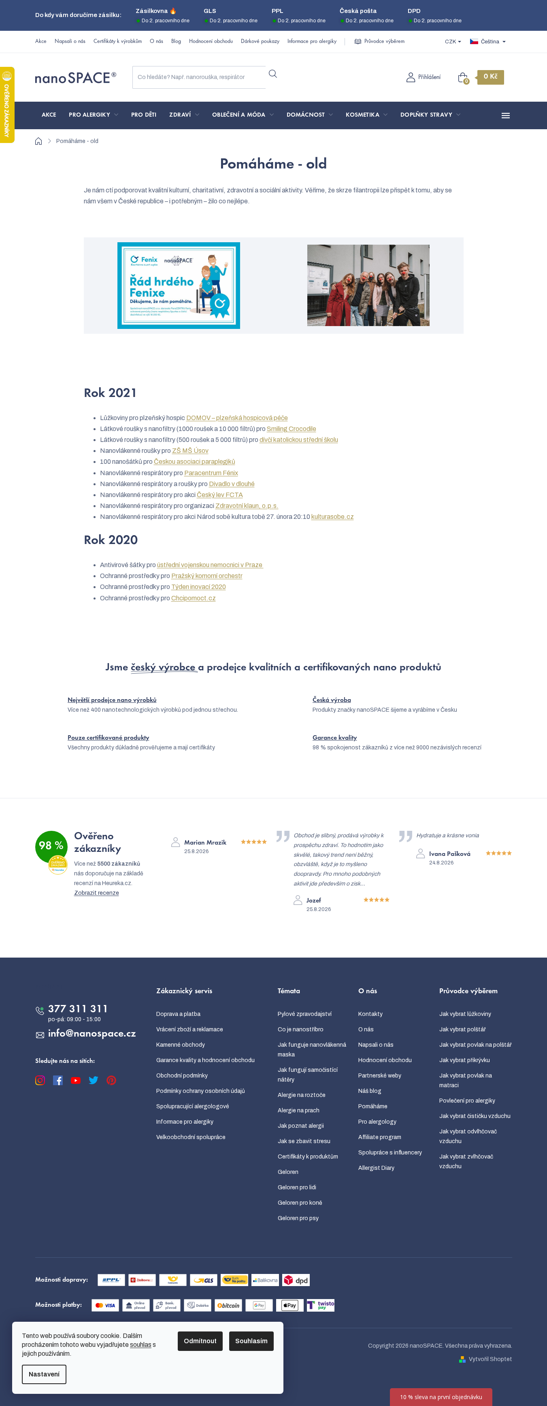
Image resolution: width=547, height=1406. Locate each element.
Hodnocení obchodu (211, 42)
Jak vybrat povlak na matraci (465, 1080)
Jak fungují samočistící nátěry (308, 1075)
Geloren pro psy (298, 1218)
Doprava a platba (178, 1014)
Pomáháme (372, 1106)
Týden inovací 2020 (198, 586)
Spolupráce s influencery (390, 1153)
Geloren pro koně (300, 1203)
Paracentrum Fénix (211, 472)
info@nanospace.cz (92, 1034)
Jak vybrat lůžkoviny (465, 1014)
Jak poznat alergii (301, 1126)
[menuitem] (49, 115)
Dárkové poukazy (260, 42)
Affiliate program (379, 1137)
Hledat (273, 74)
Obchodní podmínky (182, 1076)
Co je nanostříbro (301, 1029)
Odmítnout (200, 1341)
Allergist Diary (376, 1168)
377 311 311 (78, 1010)
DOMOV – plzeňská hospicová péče (237, 417)
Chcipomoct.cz (193, 598)
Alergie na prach (298, 1110)
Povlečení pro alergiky (467, 1101)
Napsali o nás (70, 42)
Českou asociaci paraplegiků (194, 461)
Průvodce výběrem (384, 42)
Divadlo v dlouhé (232, 483)
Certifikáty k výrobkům (118, 42)
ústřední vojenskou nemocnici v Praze (210, 564)
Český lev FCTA (220, 494)
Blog (176, 42)
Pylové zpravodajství (305, 1014)
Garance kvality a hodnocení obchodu (205, 1060)
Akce (41, 42)
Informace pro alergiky (311, 42)
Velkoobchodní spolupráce (191, 1137)
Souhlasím (251, 1341)
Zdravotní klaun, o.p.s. (247, 505)
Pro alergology (377, 1122)
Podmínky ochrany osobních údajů (200, 1091)
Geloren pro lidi (297, 1187)
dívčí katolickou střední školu (299, 439)
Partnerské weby (379, 1076)
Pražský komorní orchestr (207, 575)
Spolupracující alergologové (192, 1106)
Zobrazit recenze (96, 893)
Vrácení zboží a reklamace (189, 1029)
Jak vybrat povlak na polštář (475, 1045)
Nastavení (44, 1374)
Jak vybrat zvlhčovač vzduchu (466, 1161)
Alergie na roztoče (302, 1095)
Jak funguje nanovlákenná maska (312, 1050)
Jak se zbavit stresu (304, 1141)
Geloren (288, 1172)
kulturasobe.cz (332, 516)
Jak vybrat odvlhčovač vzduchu (468, 1136)
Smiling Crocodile (291, 428)
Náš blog (369, 1091)
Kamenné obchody (180, 1045)
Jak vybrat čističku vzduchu (475, 1116)
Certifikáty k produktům (308, 1157)
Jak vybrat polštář (462, 1029)
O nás (156, 42)
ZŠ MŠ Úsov (190, 450)
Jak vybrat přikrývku (464, 1060)
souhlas (140, 1344)
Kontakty (370, 1014)
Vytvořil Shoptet (490, 1359)
